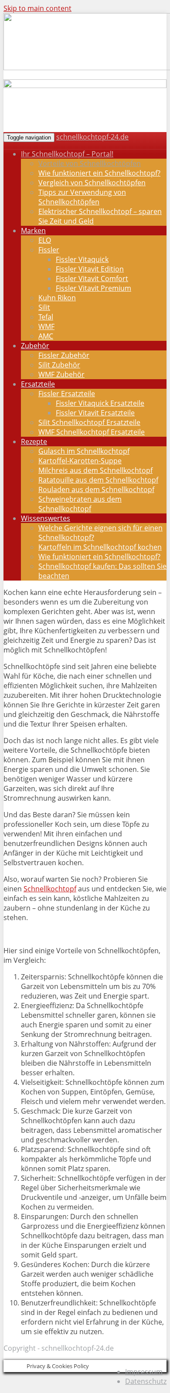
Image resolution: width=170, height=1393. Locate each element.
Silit (44, 307)
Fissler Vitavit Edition (90, 269)
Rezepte (34, 441)
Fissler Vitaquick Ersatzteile (100, 403)
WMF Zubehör (61, 374)
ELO (44, 240)
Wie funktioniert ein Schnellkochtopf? (99, 173)
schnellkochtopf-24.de (92, 137)
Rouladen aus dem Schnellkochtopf (96, 489)
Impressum (144, 1371)
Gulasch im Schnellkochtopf (83, 451)
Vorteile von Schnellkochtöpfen (89, 163)
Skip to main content (37, 8)
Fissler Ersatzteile (66, 393)
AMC (45, 336)
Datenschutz (146, 1381)
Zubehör (35, 345)
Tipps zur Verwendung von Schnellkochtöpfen (82, 197)
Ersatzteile (38, 384)
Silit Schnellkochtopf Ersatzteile (89, 422)
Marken (33, 230)
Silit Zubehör (59, 365)
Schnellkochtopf (50, 889)
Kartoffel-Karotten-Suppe (80, 460)
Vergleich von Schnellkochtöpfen (92, 182)
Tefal (45, 317)
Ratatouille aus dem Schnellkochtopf (98, 480)
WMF (46, 326)
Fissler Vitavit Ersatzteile (95, 413)
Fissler (48, 250)
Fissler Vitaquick (82, 259)
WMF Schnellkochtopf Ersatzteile (91, 432)
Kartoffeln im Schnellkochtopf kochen (100, 547)
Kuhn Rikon (57, 297)
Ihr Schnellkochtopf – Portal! (67, 154)
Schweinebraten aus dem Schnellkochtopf (80, 503)
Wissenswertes (45, 518)
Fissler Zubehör (63, 355)
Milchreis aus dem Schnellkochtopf (95, 470)
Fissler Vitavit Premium (93, 288)
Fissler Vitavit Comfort (92, 278)
